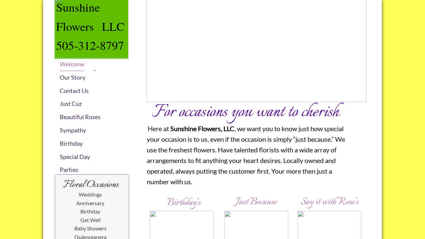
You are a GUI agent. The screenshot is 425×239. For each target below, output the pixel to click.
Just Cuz (71, 103)
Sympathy (73, 130)
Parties (69, 169)
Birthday (71, 143)
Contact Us (74, 90)
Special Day (75, 156)
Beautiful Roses (80, 116)
